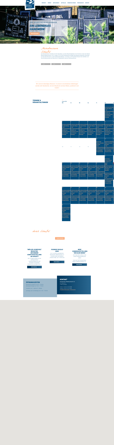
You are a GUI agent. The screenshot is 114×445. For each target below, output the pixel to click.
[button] (8, 25)
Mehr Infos (34, 267)
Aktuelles (63, 2)
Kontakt (87, 2)
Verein (49, 2)
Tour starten (59, 238)
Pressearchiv (80, 2)
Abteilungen (56, 2)
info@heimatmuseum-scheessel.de (67, 289)
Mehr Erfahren (34, 33)
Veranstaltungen (71, 2)
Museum (44, 2)
